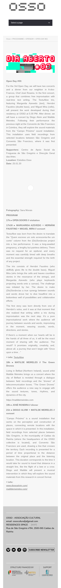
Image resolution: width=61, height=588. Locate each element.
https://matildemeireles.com (19, 400)
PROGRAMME (18, 39)
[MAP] (34, 524)
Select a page (17, 23)
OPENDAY (30, 39)
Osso (8, 39)
